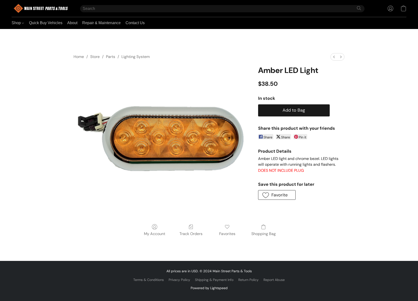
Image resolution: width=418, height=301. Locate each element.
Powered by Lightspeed (209, 288)
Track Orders (190, 233)
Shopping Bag (263, 233)
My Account (154, 233)
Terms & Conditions (148, 280)
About (72, 23)
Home (79, 56)
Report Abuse (274, 280)
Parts (110, 56)
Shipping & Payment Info (214, 280)
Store (95, 56)
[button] (41, 8)
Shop (17, 23)
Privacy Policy (179, 280)
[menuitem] (334, 56)
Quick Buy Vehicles (45, 23)
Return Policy (248, 280)
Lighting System (135, 56)
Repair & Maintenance (101, 23)
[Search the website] (359, 8)
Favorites (227, 233)
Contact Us (135, 23)
